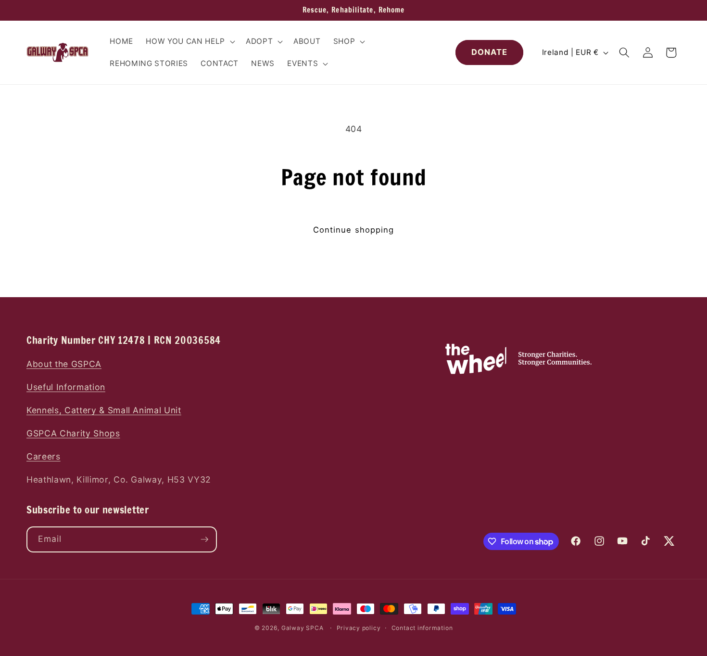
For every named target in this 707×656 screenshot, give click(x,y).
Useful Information (65, 387)
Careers (43, 456)
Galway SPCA (302, 627)
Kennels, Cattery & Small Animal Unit (103, 410)
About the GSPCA (63, 364)
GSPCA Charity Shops (73, 433)
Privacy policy (359, 627)
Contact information (422, 627)
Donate (489, 52)
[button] (189, 41)
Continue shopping (353, 230)
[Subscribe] (204, 539)
